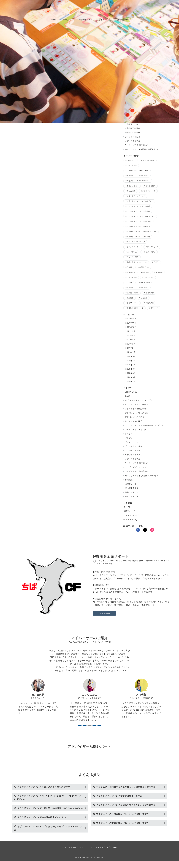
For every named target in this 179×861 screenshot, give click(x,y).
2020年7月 (130, 365)
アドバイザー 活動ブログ (136, 408)
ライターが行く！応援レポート (138, 145)
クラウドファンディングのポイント (140, 201)
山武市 (129, 282)
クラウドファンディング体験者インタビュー (144, 425)
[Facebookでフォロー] (138, 530)
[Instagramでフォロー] (152, 530)
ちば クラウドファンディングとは (140, 400)
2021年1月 (130, 352)
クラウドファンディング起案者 (138, 226)
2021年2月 (130, 348)
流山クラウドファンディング (137, 288)
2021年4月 (130, 339)
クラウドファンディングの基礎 (138, 206)
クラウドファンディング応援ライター (141, 216)
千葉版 (129, 267)
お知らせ (129, 396)
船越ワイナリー (133, 132)
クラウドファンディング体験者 (138, 211)
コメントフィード (131, 515)
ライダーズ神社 (149, 252)
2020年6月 (130, 369)
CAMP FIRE (131, 160)
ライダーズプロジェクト (135, 467)
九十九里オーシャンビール (137, 262)
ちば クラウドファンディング (93, 858)
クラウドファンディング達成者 (138, 237)
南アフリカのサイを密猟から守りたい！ (142, 149)
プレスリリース (153, 247)
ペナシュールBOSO (133, 455)
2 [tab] (84, 725)
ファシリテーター (133, 247)
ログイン (127, 507)
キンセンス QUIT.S (133, 421)
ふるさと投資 (150, 186)
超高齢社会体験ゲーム (135, 308)
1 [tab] (80, 725)
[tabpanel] (38, 700)
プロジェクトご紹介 (133, 446)
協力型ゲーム (144, 267)
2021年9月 (130, 331)
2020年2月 (130, 381)
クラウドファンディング (136, 196)
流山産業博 (150, 293)
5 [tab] (99, 725)
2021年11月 (130, 323)
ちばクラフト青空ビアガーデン (138, 181)
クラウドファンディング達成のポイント (141, 232)
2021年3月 (130, 344)
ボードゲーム (132, 252)
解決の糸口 (150, 303)
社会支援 (144, 298)
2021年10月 (130, 327)
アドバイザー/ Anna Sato (136, 413)
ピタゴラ (129, 438)
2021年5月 (130, 335)
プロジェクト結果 (132, 137)
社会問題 (130, 298)
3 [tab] (89, 725)
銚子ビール (154, 308)
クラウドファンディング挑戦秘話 (139, 221)
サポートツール (104, 613)
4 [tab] (94, 725)
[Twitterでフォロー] (145, 530)
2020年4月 (130, 373)
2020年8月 (130, 360)
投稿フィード (129, 511)
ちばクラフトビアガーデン (136, 404)
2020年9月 (130, 356)
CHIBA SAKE (131, 392)
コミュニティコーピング (136, 242)
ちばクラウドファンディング (137, 176)
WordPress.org (130, 519)
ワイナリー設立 (132, 257)
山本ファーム (132, 124)
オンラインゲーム (148, 191)
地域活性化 (131, 272)
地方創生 (145, 272)
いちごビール (132, 165)
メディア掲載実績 (132, 141)
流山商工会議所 (133, 128)
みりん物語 (131, 191)
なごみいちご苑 (132, 186)
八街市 (156, 262)
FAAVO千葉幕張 (148, 160)
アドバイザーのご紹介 (134, 417)
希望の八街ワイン (145, 282)
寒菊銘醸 (159, 272)
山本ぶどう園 (132, 277)
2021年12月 (130, 319)
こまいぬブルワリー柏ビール (137, 170)
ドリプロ (129, 434)
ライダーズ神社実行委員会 (136, 471)
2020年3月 (130, 377)
